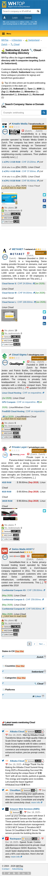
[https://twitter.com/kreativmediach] (44, 194)
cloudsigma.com (38, 358)
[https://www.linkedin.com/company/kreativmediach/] (44, 206)
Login (15, 17)
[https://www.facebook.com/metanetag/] (44, 317)
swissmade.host (38, 556)
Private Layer (19, 447)
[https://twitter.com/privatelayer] (44, 510)
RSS (28, 873)
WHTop (4, 40)
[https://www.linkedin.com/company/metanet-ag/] (44, 323)
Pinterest (19, 873)
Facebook (4, 873)
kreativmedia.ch (38, 127)
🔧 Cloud (15, 44)
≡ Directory (17, 40)
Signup (27, 17)
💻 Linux (38, 696)
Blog (14, 873)
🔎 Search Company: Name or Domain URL (22, 105)
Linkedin (24, 873)
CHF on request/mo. (32, 393)
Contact (5, 869)
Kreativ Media (19, 123)
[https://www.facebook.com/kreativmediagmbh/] (44, 200)
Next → (42, 644)
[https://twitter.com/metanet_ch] (44, 311)
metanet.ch (40, 253)
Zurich (4, 44)
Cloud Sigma (19, 354)
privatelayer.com (38, 451)
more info (35, 802)
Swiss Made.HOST (22, 549)
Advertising (17, 869)
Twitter (9, 873)
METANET (17, 249)
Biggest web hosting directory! (19, 7)
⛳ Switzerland (32, 40)
